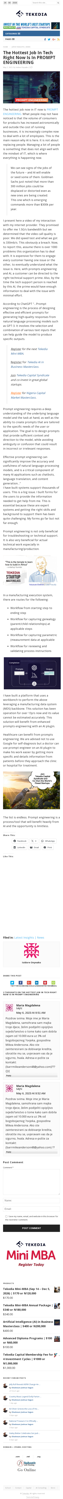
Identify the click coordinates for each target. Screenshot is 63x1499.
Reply (8, 1075)
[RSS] (58, 39)
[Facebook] (44, 39)
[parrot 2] (31, 811)
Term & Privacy (32, 1497)
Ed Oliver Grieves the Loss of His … (24, 1409)
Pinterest (47, 986)
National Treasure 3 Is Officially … (23, 1421)
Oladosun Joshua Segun (22, 1387)
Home (5, 47)
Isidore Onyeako (22, 67)
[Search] (58, 2)
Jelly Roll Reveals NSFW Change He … (24, 1384)
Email (54, 986)
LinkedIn (39, 986)
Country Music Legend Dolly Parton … (25, 1396)
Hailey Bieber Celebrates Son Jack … (24, 1433)
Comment (8, 1167)
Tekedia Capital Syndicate (32, 375)
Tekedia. (25, 1493)
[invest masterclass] (31, 589)
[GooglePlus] (53, 39)
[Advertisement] (31, 901)
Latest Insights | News (20, 47)
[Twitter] (48, 39)
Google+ (31, 986)
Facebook (23, 986)
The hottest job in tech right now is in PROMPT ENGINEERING (29, 57)
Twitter (14, 986)
